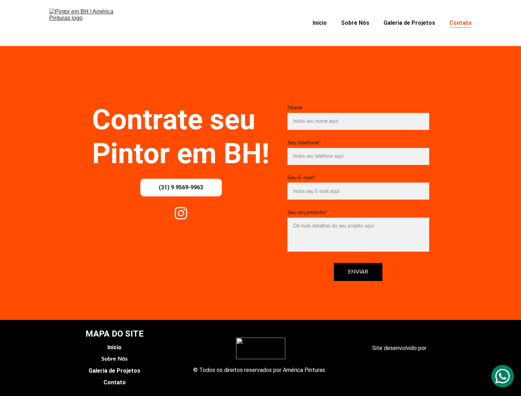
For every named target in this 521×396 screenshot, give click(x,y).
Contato (460, 22)
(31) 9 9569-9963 (181, 187)
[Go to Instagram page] (181, 213)
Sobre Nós (355, 22)
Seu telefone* (304, 142)
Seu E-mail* (301, 177)
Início (320, 22)
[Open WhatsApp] (502, 376)
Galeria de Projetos (409, 22)
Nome (294, 107)
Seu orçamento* (307, 212)
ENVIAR (358, 272)
